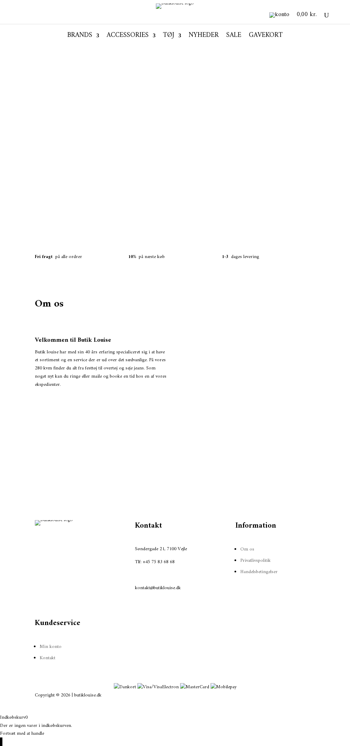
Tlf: (139, 562)
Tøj (168, 36)
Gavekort (266, 36)
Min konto (51, 646)
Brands (79, 36)
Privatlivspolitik (255, 560)
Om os (247, 549)
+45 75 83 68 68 (159, 562)
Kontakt (47, 658)
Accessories (128, 36)
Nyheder (204, 36)
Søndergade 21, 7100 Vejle (161, 549)
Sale (233, 36)
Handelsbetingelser (259, 572)
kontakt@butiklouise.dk (158, 588)
